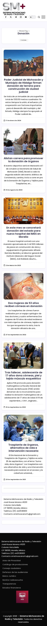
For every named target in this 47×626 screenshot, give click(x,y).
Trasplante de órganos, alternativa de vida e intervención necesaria (23, 448)
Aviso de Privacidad (12, 560)
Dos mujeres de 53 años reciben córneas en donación (23, 304)
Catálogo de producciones (15, 564)
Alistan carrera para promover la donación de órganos (23, 159)
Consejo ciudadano (12, 568)
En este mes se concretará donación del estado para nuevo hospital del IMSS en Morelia (23, 232)
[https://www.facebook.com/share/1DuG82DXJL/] (6, 17)
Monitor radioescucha (13, 580)
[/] (11, 17)
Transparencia (9, 583)
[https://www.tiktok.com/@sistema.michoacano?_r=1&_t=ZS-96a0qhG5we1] (16, 17)
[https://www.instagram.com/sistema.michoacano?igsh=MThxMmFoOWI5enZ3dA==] (21, 17)
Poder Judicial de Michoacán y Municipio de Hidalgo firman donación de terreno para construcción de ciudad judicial (23, 86)
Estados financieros (12, 587)
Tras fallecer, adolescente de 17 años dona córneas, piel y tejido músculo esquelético (23, 375)
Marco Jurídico (9, 576)
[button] (32, 17)
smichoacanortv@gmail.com (26, 514)
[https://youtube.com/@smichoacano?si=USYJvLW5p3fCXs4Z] (26, 17)
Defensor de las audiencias (15, 572)
